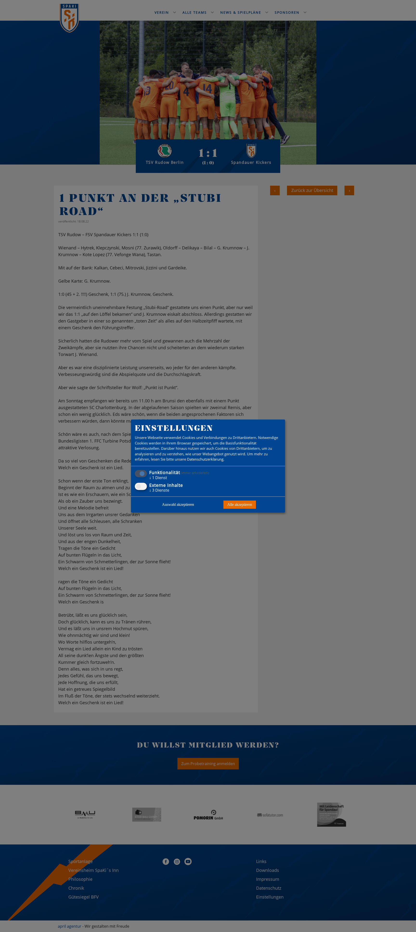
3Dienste (159, 490)
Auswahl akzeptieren (178, 504)
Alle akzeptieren (239, 504)
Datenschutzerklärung (205, 459)
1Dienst (158, 477)
